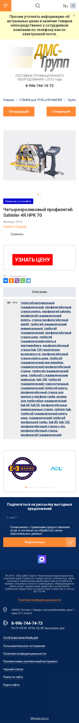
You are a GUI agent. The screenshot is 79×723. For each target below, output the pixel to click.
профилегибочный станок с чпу (43, 426)
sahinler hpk (62, 409)
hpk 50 (35, 405)
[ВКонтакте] (5, 280)
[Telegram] (28, 280)
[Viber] (17, 280)
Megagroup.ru (40, 718)
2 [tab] (40, 194)
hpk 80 (53, 422)
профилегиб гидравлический (41, 435)
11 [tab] (50, 487)
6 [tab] (38, 487)
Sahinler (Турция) (14, 226)
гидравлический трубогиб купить (44, 388)
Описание (39, 292)
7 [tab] (40, 487)
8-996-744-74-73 (39, 86)
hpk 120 (64, 422)
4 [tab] (33, 487)
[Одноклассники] (11, 280)
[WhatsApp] (22, 280)
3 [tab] (31, 487)
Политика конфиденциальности (39, 600)
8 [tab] (43, 487)
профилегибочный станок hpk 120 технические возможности (45, 350)
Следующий (61, 111)
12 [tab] (52, 487)
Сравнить (17, 234)
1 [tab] (38, 194)
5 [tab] (35, 487)
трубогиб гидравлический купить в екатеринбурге (38, 341)
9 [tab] (45, 487)
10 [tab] (48, 487)
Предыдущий (19, 111)
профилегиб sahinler (56, 311)
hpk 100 (41, 379)
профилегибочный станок (39, 430)
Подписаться (35, 542)
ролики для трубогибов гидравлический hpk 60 (44, 401)
